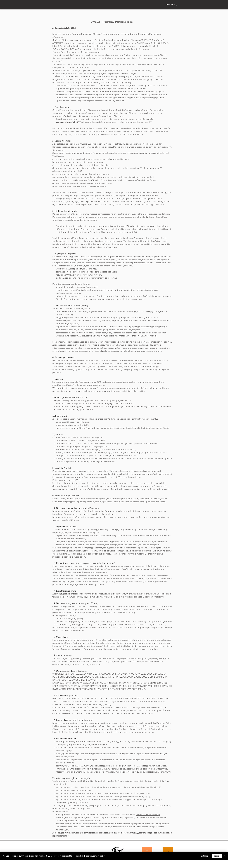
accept (216, 855)
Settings (204, 855)
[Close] (224, 856)
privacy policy (98, 855)
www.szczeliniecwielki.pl (127, 58)
